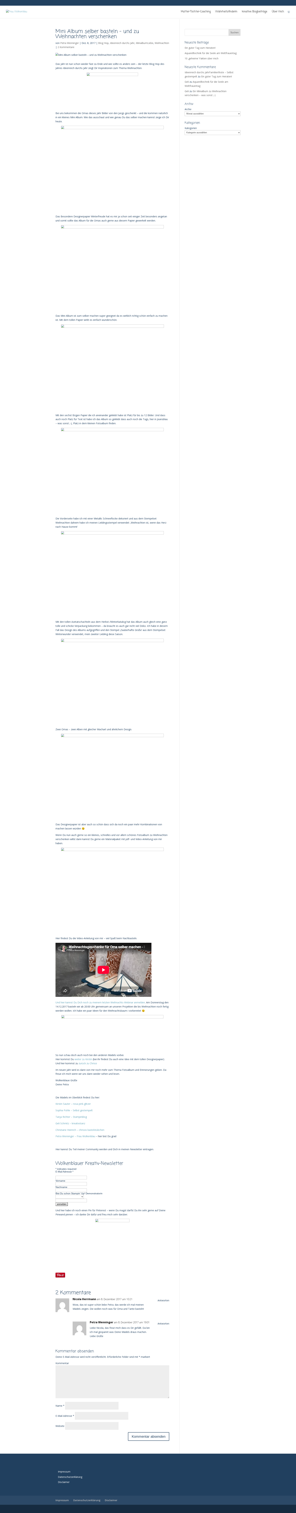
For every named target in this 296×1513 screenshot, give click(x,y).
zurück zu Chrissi (88, 1063)
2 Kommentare (66, 47)
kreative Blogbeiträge (254, 12)
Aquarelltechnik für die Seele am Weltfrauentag (211, 53)
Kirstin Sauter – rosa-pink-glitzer (73, 1103)
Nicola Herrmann (84, 1299)
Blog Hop (103, 43)
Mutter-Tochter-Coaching (196, 12)
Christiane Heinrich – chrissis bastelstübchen (80, 1129)
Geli (187, 81)
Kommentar (62, 1363)
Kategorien (191, 128)
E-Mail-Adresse (65, 1415)
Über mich (278, 12)
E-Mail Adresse (64, 1171)
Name (60, 1405)
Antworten (163, 1300)
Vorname (60, 1180)
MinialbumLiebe (144, 43)
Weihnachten (162, 43)
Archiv (188, 109)
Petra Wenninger (69, 43)
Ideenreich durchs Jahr (122, 43)
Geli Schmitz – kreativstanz (70, 1123)
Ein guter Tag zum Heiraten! (200, 47)
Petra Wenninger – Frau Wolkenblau (75, 1136)
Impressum (64, 1471)
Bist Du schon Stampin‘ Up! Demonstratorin (79, 1193)
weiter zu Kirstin (83, 1059)
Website (60, 1426)
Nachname (61, 1187)
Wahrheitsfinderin (226, 12)
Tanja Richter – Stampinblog (71, 1116)
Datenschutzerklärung (70, 1477)
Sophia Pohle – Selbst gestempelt (74, 1110)
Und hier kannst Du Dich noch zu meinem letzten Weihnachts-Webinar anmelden (100, 1002)
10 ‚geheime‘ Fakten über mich (201, 58)
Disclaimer (64, 1482)
